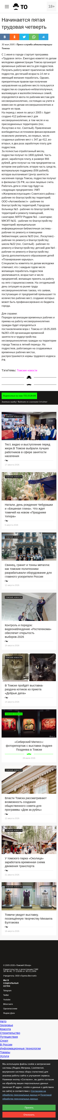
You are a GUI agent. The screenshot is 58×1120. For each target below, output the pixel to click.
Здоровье (6, 1025)
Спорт (4, 1040)
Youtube (6, 1000)
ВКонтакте (8, 1004)
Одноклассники (10, 1009)
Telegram (7, 991)
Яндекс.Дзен (9, 1013)
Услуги (4, 1056)
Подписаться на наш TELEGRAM (19, 396)
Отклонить (29, 1114)
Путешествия (9, 1036)
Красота (5, 1029)
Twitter (6, 995)
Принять (29, 1107)
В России (6, 1044)
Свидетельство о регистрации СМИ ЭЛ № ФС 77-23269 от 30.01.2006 (20, 970)
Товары (5, 1052)
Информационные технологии (20, 1048)
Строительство (10, 1033)
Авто (3, 1021)
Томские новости (27, 370)
